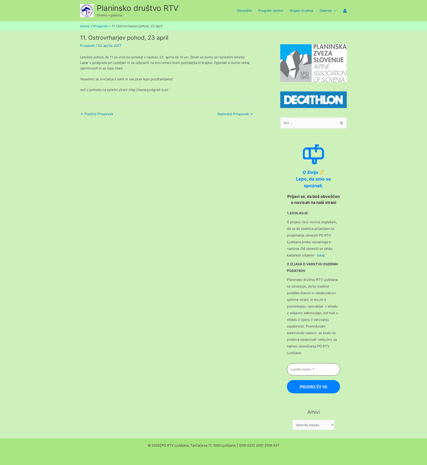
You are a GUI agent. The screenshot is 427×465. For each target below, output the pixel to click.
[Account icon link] (345, 11)
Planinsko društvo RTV (138, 8)
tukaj (320, 255)
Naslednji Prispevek (235, 114)
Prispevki (87, 45)
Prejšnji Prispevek (97, 114)
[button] (334, 10)
